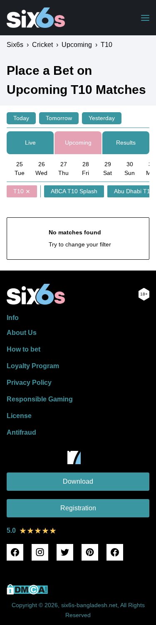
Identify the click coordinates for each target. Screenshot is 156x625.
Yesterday (102, 118)
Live (30, 142)
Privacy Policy (29, 382)
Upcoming (78, 142)
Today (21, 118)
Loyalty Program (33, 365)
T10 (18, 191)
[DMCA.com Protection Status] (27, 592)
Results (126, 142)
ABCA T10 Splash (74, 191)
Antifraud (21, 432)
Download (78, 481)
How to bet (23, 349)
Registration (78, 508)
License (19, 415)
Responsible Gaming (40, 399)
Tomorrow (59, 118)
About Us (22, 332)
